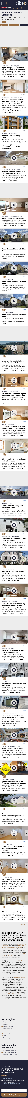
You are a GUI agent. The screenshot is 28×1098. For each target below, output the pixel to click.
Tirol (4, 1035)
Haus (3, 947)
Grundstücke (5, 949)
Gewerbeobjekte (17, 947)
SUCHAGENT (5, 25)
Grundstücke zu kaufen (10, 1055)
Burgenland (6, 1022)
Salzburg (5, 1031)
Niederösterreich (8, 1026)
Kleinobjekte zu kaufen (9, 1050)
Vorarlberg (6, 1038)
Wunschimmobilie (13, 994)
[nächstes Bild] (26, 54)
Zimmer (9, 947)
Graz (3, 955)
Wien (4, 1040)
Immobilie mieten (19, 977)
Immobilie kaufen (20, 961)
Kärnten (5, 1024)
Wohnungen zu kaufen (9, 1052)
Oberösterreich (7, 1029)
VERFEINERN (24, 25)
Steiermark (6, 1033)
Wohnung (21, 945)
